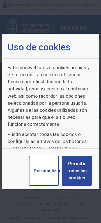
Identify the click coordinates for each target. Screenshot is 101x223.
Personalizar (46, 170)
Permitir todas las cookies (77, 170)
